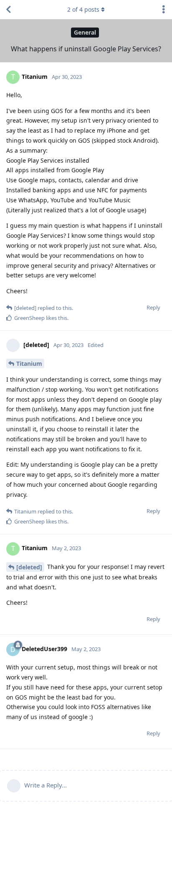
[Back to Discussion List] (8, 9)
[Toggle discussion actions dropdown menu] (163, 9)
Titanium (29, 363)
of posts (83, 9)
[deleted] (29, 567)
